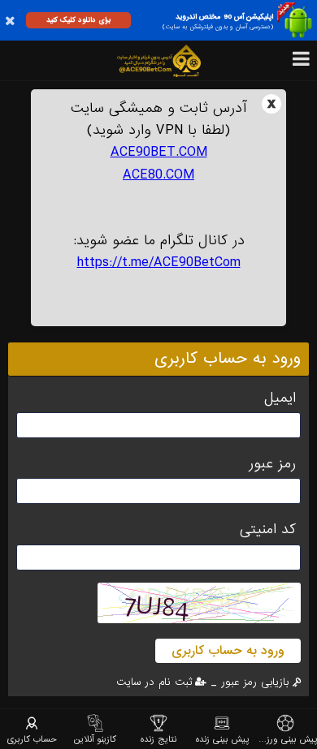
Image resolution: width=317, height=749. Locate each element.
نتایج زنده (158, 739)
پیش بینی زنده (222, 739)
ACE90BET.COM (159, 152)
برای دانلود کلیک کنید (78, 20)
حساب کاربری (32, 739)
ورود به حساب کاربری (228, 651)
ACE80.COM (158, 175)
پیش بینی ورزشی (285, 739)
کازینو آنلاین (95, 739)
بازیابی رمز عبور (255, 682)
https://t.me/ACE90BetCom (159, 262)
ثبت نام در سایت (154, 682)
